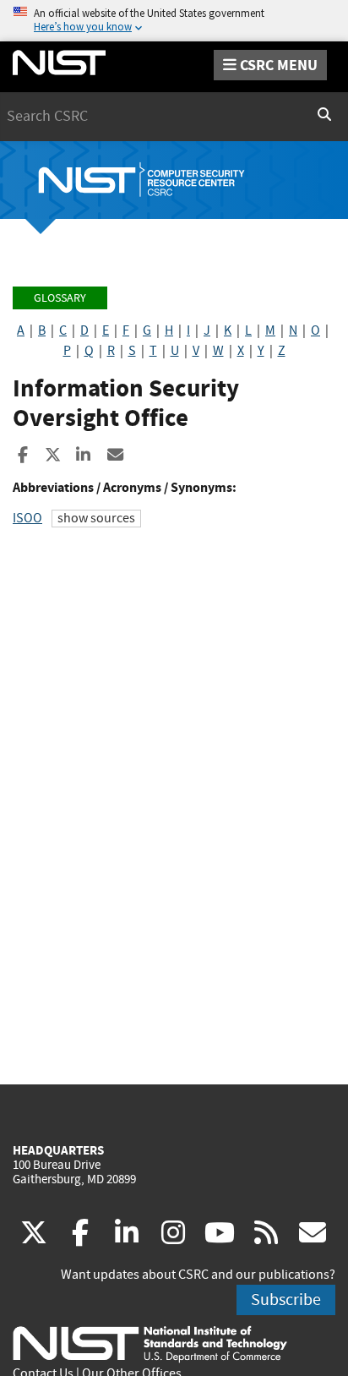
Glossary (60, 298)
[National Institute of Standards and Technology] (150, 1343)
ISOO (27, 518)
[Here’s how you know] (174, 20)
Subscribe (286, 1299)
